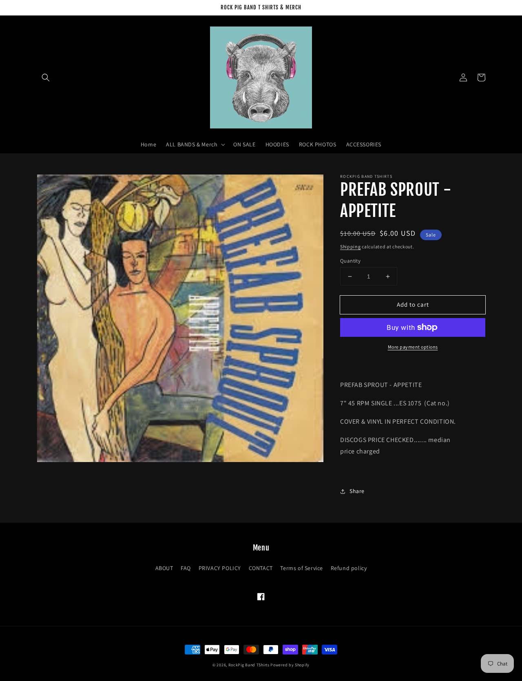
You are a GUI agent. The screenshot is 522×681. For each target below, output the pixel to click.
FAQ (186, 568)
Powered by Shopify (290, 665)
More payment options (413, 347)
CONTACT (261, 568)
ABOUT (164, 568)
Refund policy (349, 568)
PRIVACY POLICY (220, 568)
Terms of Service (301, 568)
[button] (46, 77)
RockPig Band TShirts (249, 665)
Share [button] (357, 491)
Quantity (350, 260)
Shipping (350, 246)
